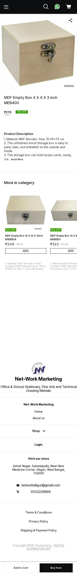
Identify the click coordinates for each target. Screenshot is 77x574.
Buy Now (56, 567)
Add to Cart (21, 567)
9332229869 (41, 492)
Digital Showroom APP (45, 547)
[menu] (6, 7)
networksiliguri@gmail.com (40, 485)
